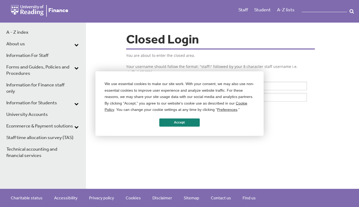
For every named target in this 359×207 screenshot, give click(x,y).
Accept (179, 122)
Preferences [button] (227, 109)
